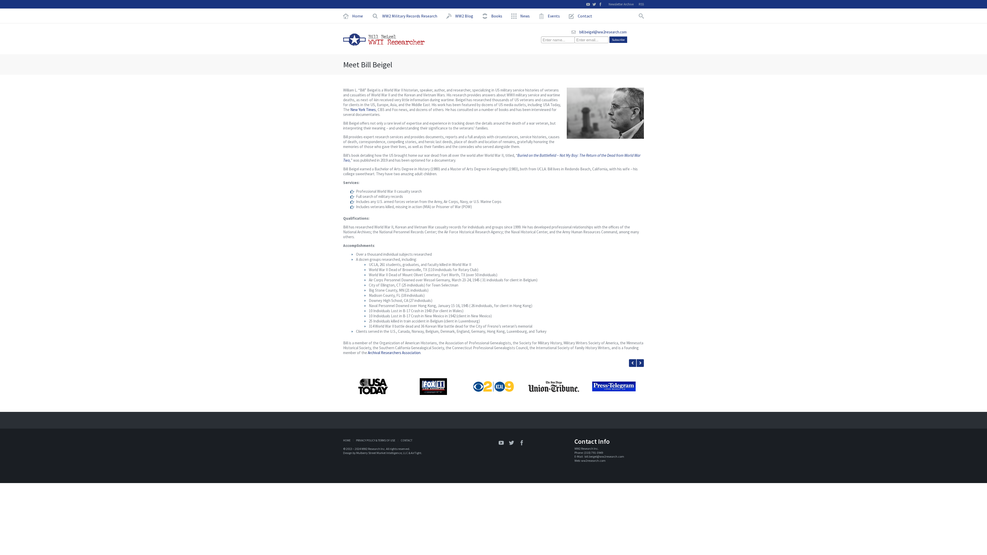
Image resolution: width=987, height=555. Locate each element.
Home (347, 440)
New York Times (363, 109)
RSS (641, 4)
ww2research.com (593, 460)
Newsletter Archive (621, 4)
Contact (406, 440)
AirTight (416, 453)
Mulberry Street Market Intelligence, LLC (382, 453)
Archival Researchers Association (394, 352)
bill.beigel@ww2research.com (603, 32)
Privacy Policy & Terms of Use (375, 440)
